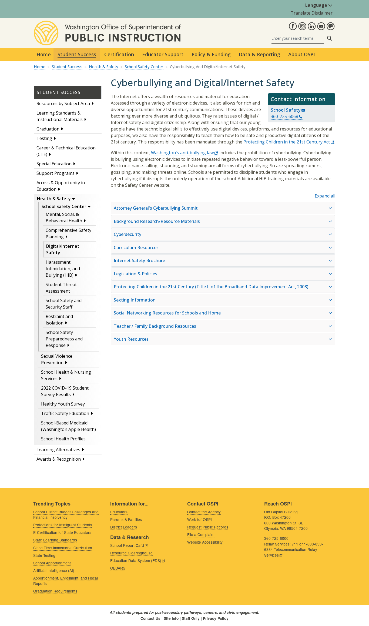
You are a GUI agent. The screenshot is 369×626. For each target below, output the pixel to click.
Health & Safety (103, 66)
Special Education (54, 164)
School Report (127, 545)
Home (43, 54)
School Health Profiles (63, 439)
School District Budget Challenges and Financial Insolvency (66, 514)
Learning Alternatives (58, 450)
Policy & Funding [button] (211, 54)
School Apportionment (52, 562)
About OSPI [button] (301, 54)
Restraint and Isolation (59, 319)
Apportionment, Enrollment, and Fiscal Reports (65, 580)
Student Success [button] (77, 54)
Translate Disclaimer (312, 13)
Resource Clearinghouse (131, 552)
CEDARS (117, 568)
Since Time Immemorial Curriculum (62, 547)
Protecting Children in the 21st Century (286, 142)
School (286, 110)
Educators (119, 511)
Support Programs (55, 173)
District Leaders (123, 527)
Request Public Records (207, 527)
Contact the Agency (204, 511)
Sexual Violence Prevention (56, 359)
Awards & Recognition (58, 459)
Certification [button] (119, 54)
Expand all (325, 196)
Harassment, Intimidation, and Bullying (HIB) (63, 268)
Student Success (67, 66)
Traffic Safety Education (65, 413)
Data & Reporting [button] (259, 54)
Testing (44, 138)
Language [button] (316, 5)
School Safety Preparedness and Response (64, 338)
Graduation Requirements (55, 591)
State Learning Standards (55, 540)
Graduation (47, 129)
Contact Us (150, 618)
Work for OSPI (199, 519)
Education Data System (135, 560)
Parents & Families (126, 519)
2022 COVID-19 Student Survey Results (65, 391)
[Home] (107, 24)
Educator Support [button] (162, 54)
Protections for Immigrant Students (62, 524)
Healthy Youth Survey (63, 404)
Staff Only (191, 618)
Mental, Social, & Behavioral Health (64, 217)
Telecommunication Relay (290, 552)
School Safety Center (144, 66)
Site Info (171, 618)
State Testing (44, 555)
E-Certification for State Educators (62, 532)
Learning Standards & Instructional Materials (59, 116)
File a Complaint (200, 534)
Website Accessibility (205, 542)
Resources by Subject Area (63, 103)
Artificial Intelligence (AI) (53, 570)
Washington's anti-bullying (182, 153)
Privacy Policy (216, 618)
